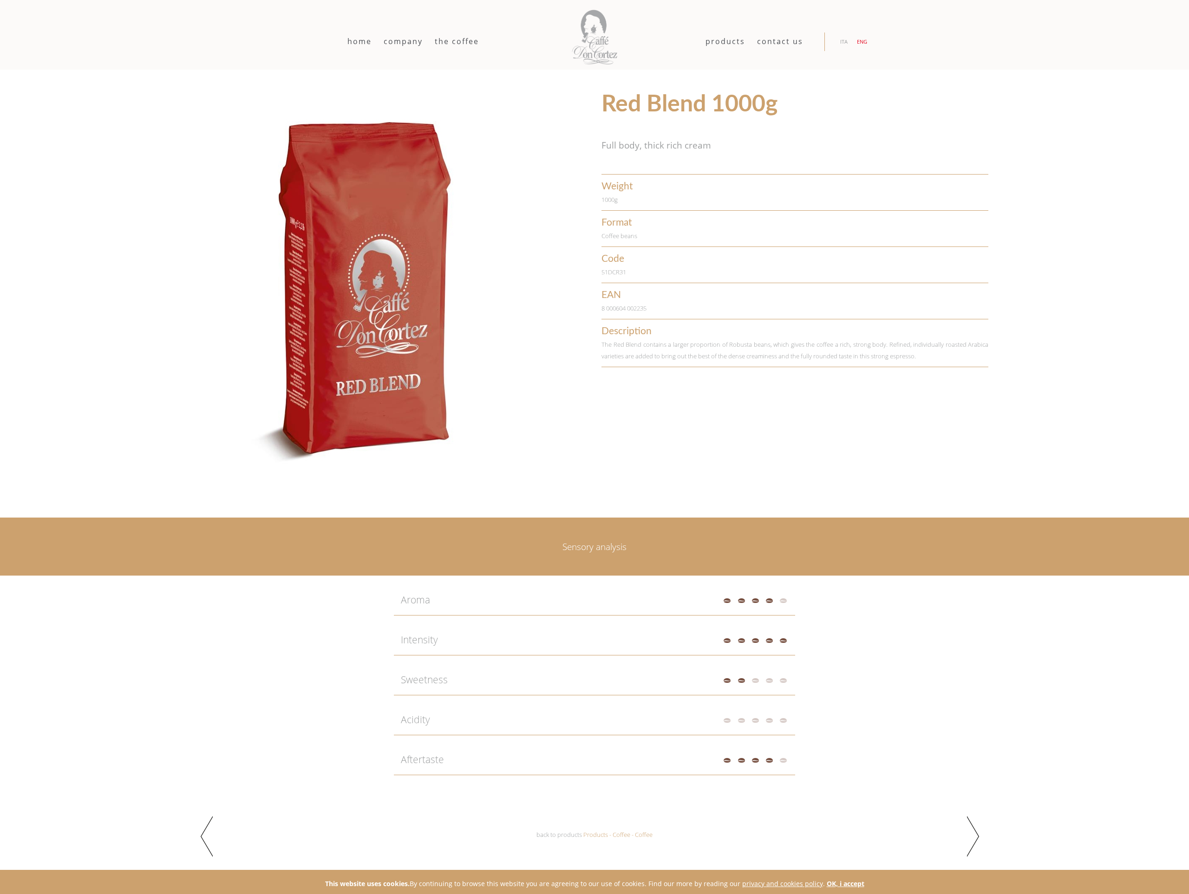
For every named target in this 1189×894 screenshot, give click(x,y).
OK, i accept (845, 883)
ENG (862, 41)
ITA (844, 41)
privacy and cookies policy (782, 883)
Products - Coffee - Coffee (618, 835)
